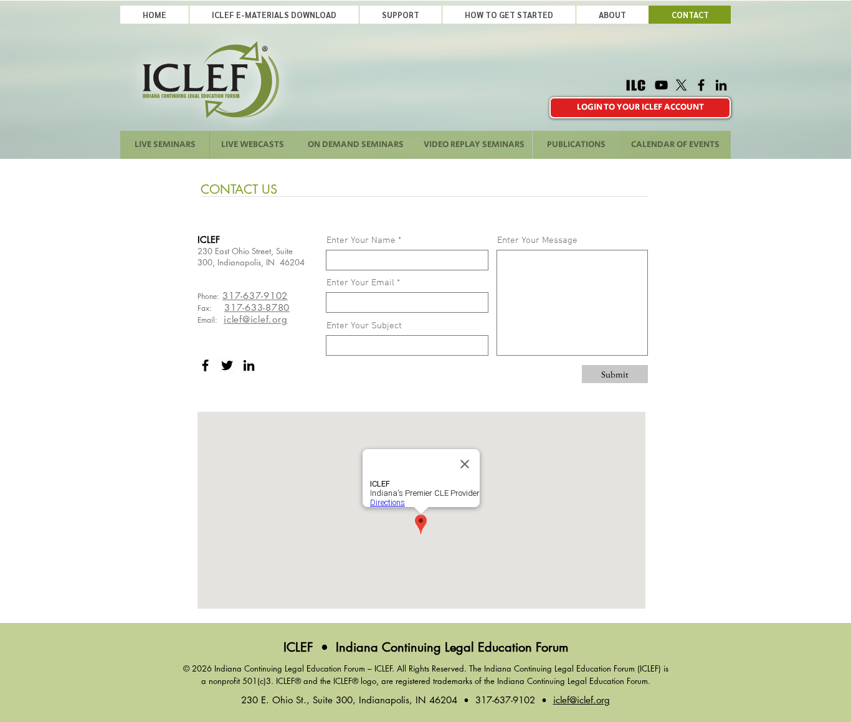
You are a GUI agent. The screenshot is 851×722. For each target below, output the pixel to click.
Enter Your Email (360, 283)
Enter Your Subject (364, 326)
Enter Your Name (361, 240)
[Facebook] (701, 85)
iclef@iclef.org (255, 319)
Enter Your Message (537, 240)
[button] (400, 15)
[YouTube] (661, 85)
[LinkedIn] (721, 85)
